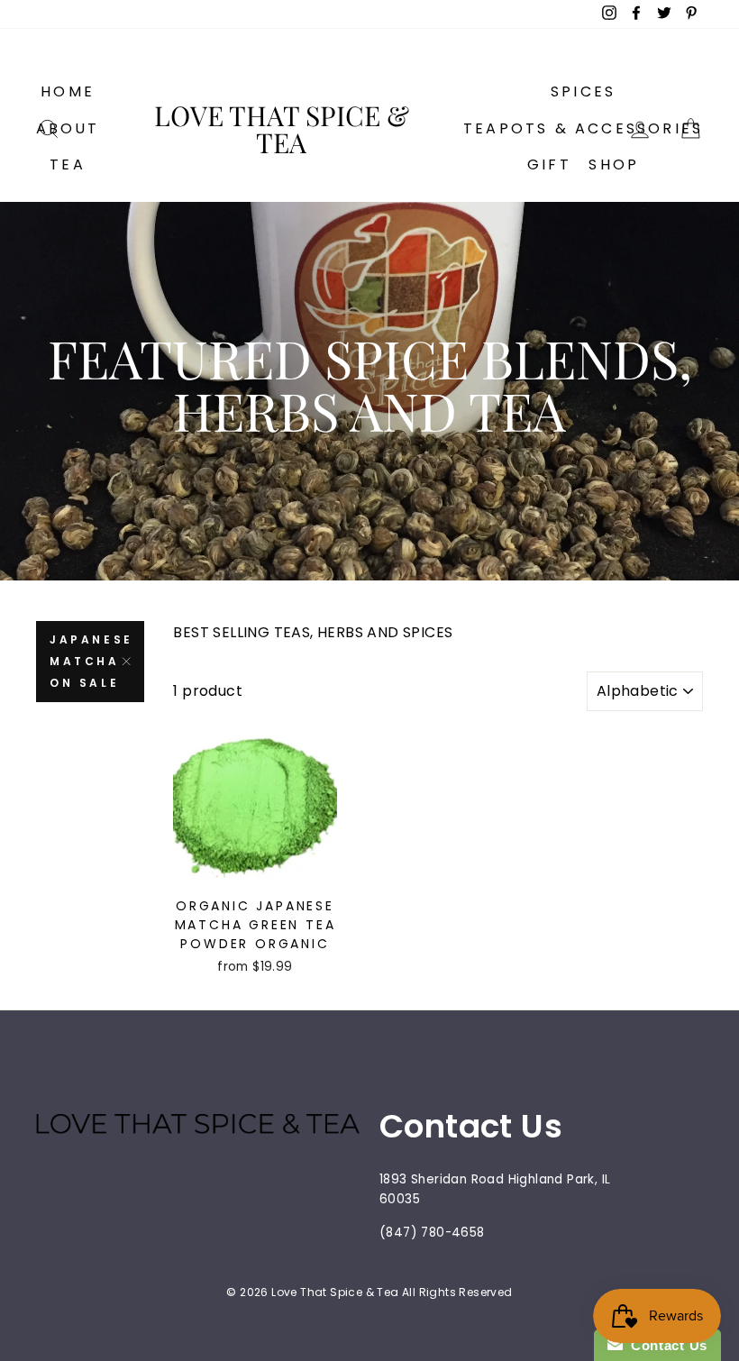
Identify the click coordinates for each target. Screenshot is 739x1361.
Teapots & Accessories (583, 128)
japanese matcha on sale (91, 661)
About (68, 128)
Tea (68, 164)
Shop (613, 164)
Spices (583, 91)
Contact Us (665, 1345)
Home (68, 91)
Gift (549, 164)
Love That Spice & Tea (281, 129)
